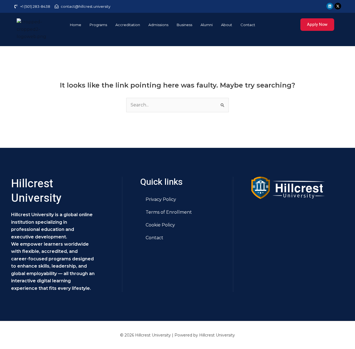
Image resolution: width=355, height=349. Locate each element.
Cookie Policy (160, 225)
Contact (247, 25)
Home (75, 25)
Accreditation (127, 25)
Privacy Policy (161, 199)
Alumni (207, 25)
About (226, 25)
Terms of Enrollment (169, 212)
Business (184, 25)
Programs (98, 25)
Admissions (158, 25)
